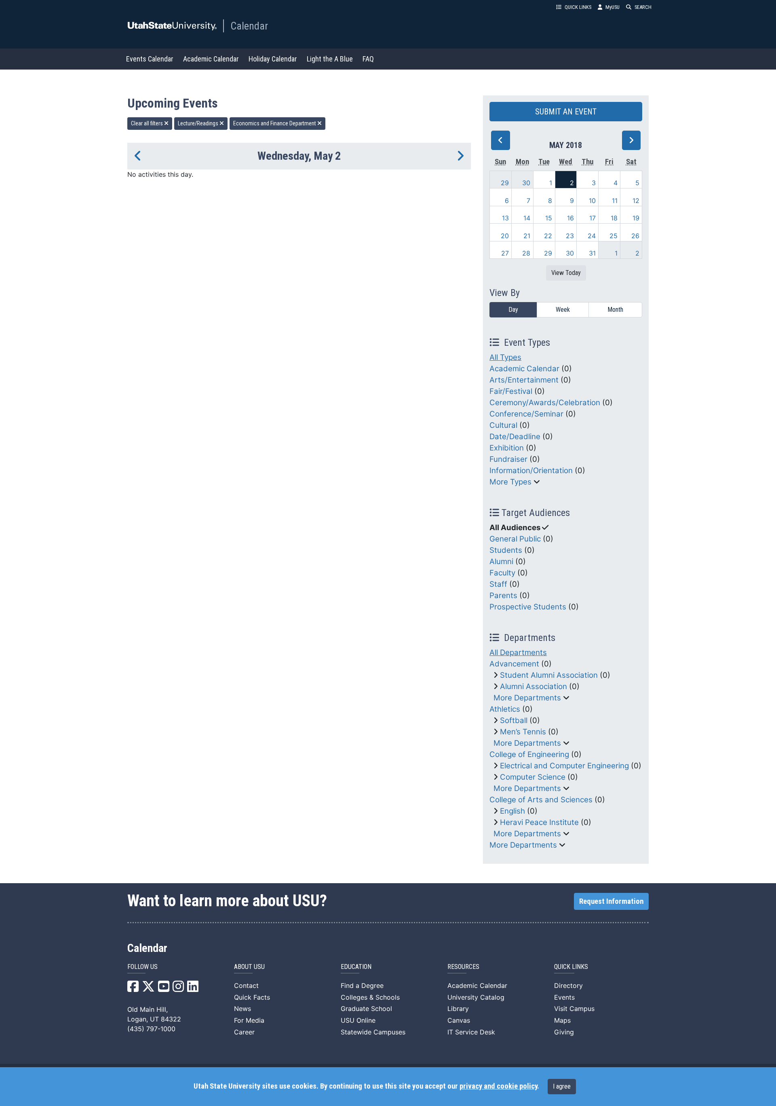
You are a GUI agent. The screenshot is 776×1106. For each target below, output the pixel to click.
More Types (510, 481)
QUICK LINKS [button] (578, 7)
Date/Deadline (514, 436)
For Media (249, 1020)
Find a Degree (362, 985)
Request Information (611, 901)
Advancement (514, 663)
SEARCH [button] (643, 7)
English (512, 811)
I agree (562, 1086)
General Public (515, 538)
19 (636, 218)
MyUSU (612, 7)
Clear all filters (147, 123)
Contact (246, 985)
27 (505, 253)
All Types (505, 357)
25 (613, 236)
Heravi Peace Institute (539, 822)
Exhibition (506, 448)
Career (244, 1032)
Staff (498, 584)
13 (505, 218)
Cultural (503, 425)
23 (570, 236)
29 (505, 183)
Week (563, 309)
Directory (568, 985)
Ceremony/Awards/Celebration (544, 402)
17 (592, 218)
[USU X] (148, 989)
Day (513, 309)
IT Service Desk (471, 1032)
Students (505, 550)
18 (614, 218)
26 (635, 236)
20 (505, 236)
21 (526, 236)
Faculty (502, 572)
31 (592, 253)
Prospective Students (527, 606)
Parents (503, 595)
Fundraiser (508, 459)
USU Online (358, 1020)
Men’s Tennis (523, 731)
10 (592, 201)
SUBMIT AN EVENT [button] (566, 111)
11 (615, 201)
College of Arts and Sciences (541, 799)
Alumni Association (533, 686)
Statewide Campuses (373, 1032)
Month (615, 309)
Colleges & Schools (370, 997)
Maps (562, 1020)
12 (636, 201)
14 (526, 218)
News (242, 1008)
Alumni (501, 561)
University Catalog (475, 997)
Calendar (249, 26)
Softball (513, 720)
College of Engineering (529, 754)
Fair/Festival (510, 391)
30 (526, 183)
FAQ (368, 59)
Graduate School (366, 1008)
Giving (564, 1032)
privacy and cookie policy (498, 1086)
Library (458, 1008)
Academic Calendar (211, 59)
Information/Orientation (531, 470)
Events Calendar (149, 59)
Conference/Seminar (526, 414)
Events (564, 997)
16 (570, 218)
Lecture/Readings (198, 123)
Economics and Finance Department (275, 123)
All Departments (518, 652)
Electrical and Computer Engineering (564, 765)
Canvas (458, 1020)
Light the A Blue (330, 59)
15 (548, 218)
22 (548, 236)
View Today (566, 273)
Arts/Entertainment (524, 380)
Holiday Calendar (273, 59)
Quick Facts (252, 997)
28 (526, 253)
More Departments (527, 697)
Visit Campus (574, 1008)
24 (592, 236)
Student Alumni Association (549, 675)
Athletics (504, 709)
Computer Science (532, 777)
